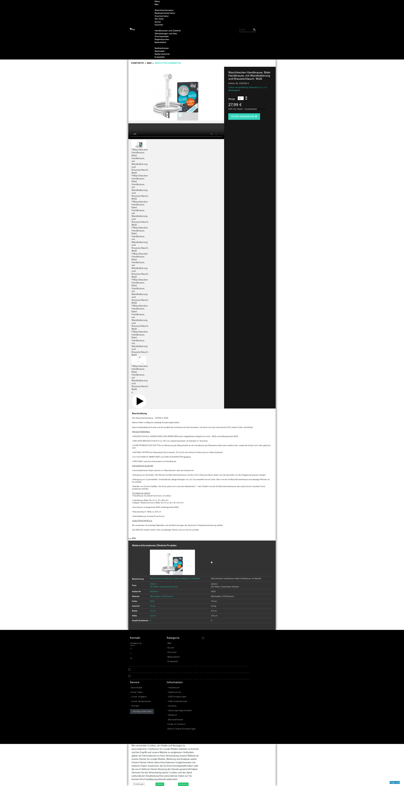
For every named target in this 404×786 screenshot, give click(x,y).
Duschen (172, 652)
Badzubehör (174, 657)
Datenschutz (174, 692)
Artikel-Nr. (233, 83)
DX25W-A (154, 591)
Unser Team (137, 692)
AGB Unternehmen (177, 701)
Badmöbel (160, 51)
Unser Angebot (139, 697)
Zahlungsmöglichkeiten (180, 710)
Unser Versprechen (141, 701)
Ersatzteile (173, 661)
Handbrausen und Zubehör (168, 30)
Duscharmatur (162, 16)
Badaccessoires (162, 54)
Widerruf (172, 715)
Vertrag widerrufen (142, 711)
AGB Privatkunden (177, 697)
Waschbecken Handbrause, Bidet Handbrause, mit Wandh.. (175, 578)
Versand (261, 109)
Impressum (174, 687)
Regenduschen (162, 39)
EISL (134, 538)
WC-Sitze (159, 19)
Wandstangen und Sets (166, 33)
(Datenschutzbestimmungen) (261, 666)
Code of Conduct (176, 724)
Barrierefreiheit (175, 720)
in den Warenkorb (244, 116)
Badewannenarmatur (165, 13)
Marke (129, 538)
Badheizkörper (162, 48)
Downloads (136, 687)
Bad (169, 643)
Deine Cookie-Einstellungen (182, 729)
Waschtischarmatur (164, 10)
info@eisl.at (135, 643)
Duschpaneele (162, 36)
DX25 (213, 591)
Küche (171, 648)
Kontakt (135, 706)
